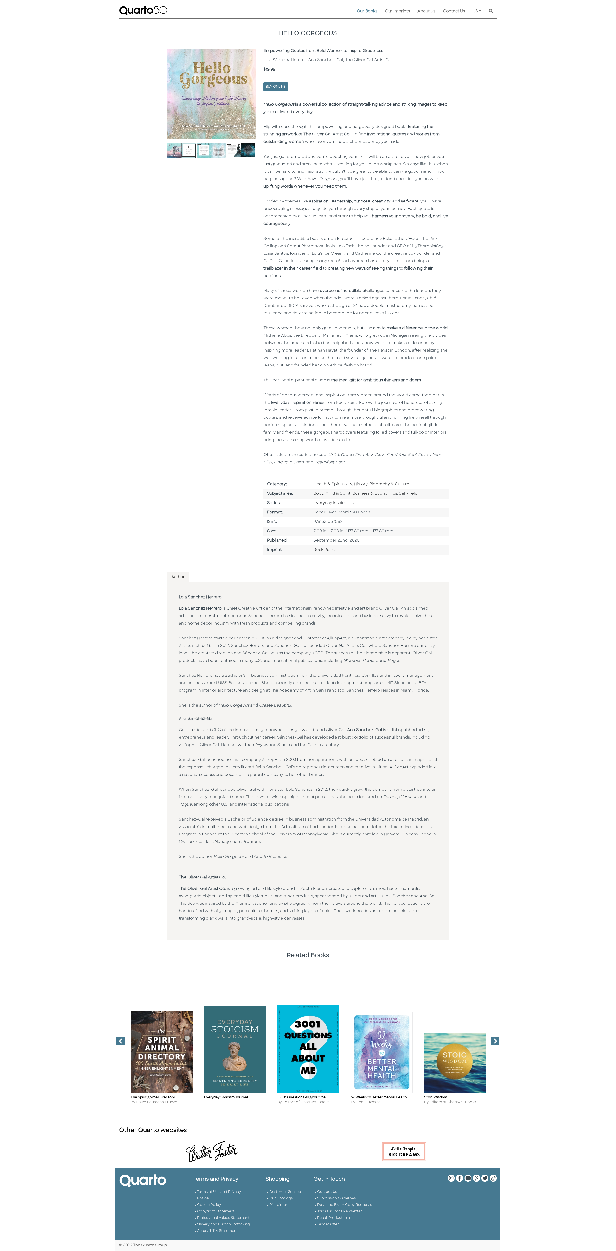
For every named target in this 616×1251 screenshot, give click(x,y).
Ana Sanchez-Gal (196, 719)
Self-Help (408, 494)
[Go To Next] (493, 1043)
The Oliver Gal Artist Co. (202, 877)
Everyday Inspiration (334, 503)
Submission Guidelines (336, 1198)
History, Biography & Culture (381, 484)
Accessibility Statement (217, 1231)
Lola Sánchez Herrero (200, 597)
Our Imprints (397, 11)
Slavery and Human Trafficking (223, 1224)
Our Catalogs (281, 1198)
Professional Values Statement (223, 1218)
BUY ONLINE (276, 86)
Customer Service (285, 1192)
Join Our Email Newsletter (339, 1211)
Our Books (367, 11)
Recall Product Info (333, 1218)
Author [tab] (178, 577)
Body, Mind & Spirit (332, 494)
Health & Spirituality (333, 484)
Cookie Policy (209, 1205)
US (475, 11)
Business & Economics (375, 494)
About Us (426, 11)
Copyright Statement (216, 1211)
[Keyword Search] (491, 11)
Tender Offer (328, 1224)
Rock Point (324, 550)
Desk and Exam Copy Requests (344, 1205)
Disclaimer (278, 1205)
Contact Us (454, 11)
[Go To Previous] (118, 1043)
